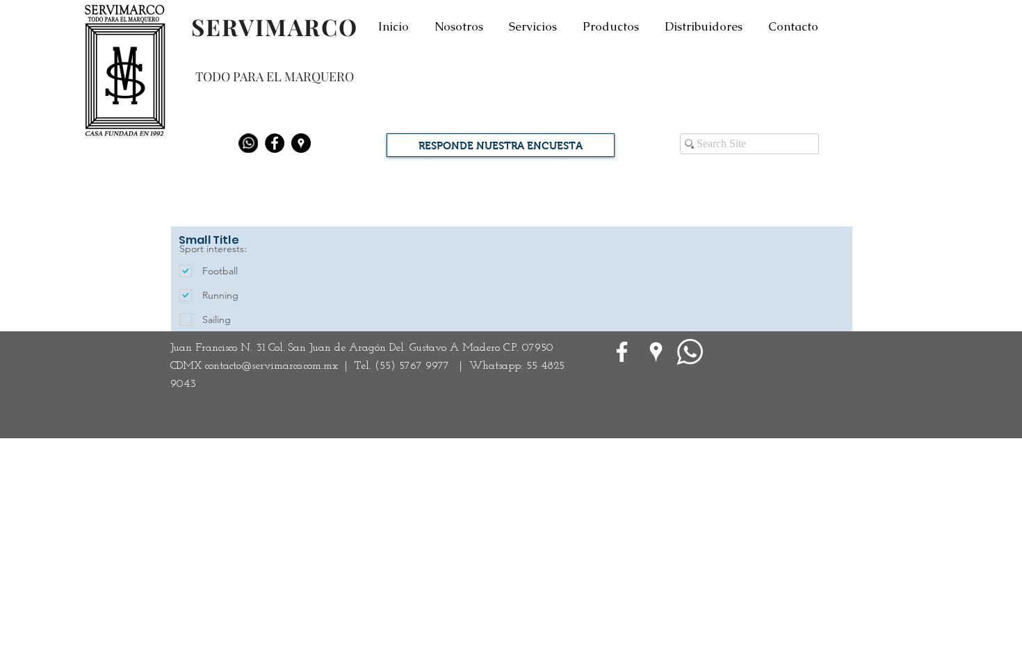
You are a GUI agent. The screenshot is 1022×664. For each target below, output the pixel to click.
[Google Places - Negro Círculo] (301, 143)
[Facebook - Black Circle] (274, 143)
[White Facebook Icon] (621, 351)
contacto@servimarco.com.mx (271, 366)
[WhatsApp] (690, 351)
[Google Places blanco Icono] (656, 351)
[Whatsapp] (248, 143)
